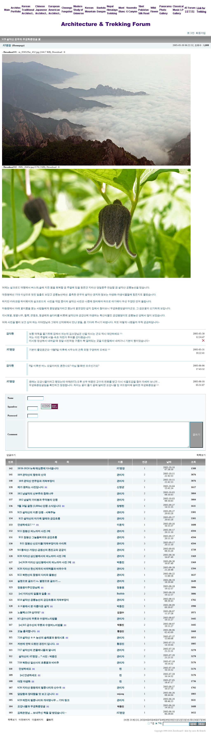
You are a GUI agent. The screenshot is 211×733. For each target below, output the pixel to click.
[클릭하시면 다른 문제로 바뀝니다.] (49, 406)
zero (194, 731)
